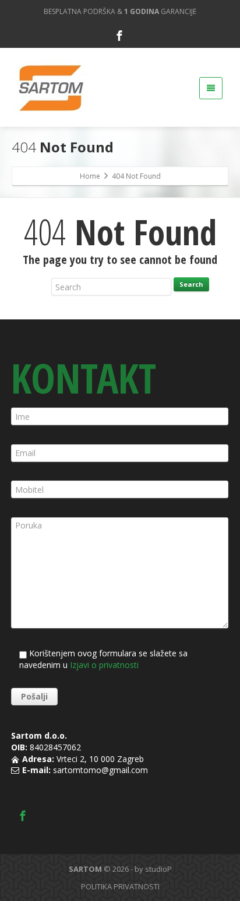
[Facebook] (119, 35)
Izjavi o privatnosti (104, 664)
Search (191, 284)
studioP (158, 869)
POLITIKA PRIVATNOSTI (120, 886)
